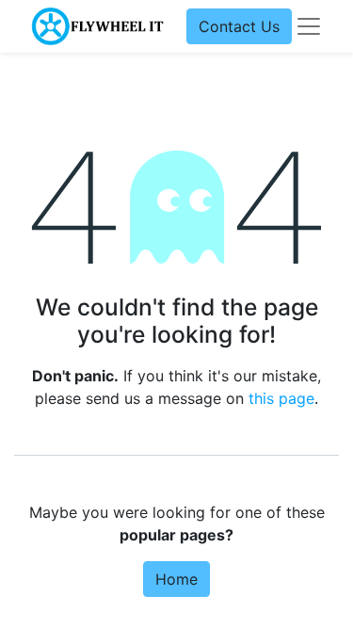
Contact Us (239, 26)
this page (281, 398)
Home (176, 579)
